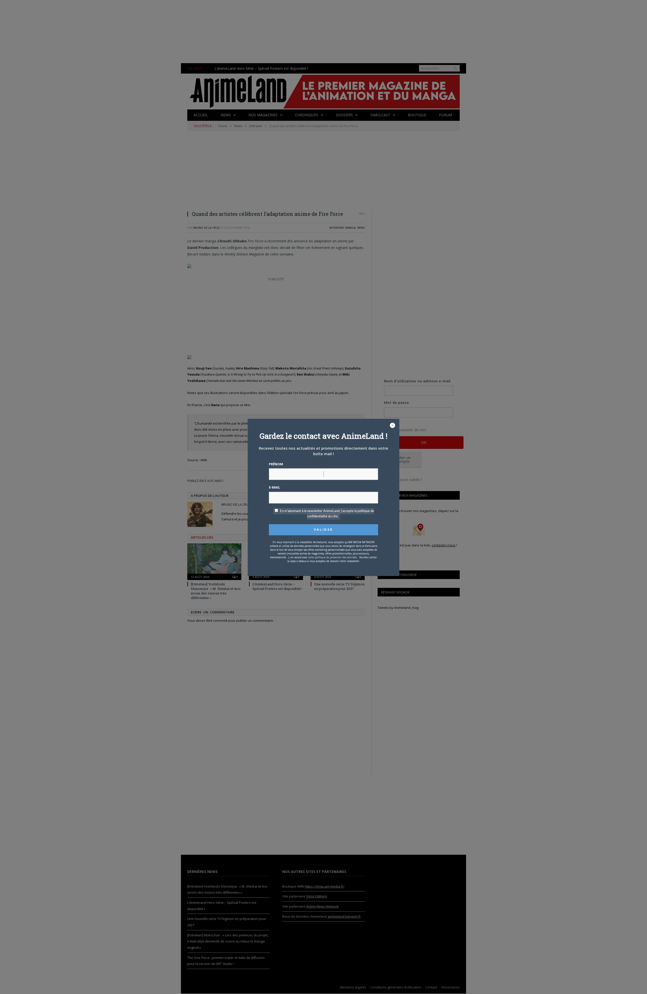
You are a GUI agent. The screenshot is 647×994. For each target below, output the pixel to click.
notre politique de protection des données (332, 557)
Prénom (276, 464)
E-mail (274, 487)
